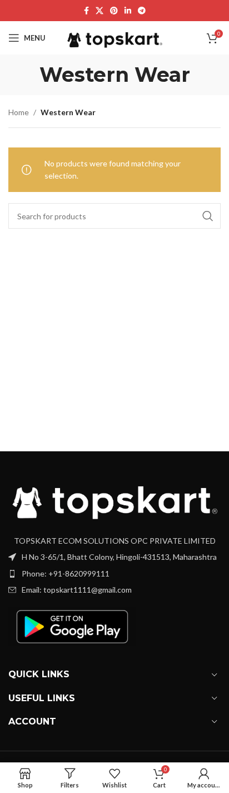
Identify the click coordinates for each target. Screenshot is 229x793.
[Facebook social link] (86, 10)
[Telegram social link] (142, 10)
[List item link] (114, 574)
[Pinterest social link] (114, 10)
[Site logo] (115, 37)
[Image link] (114, 497)
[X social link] (99, 10)
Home (18, 112)
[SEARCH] (208, 216)
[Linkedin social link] (128, 10)
